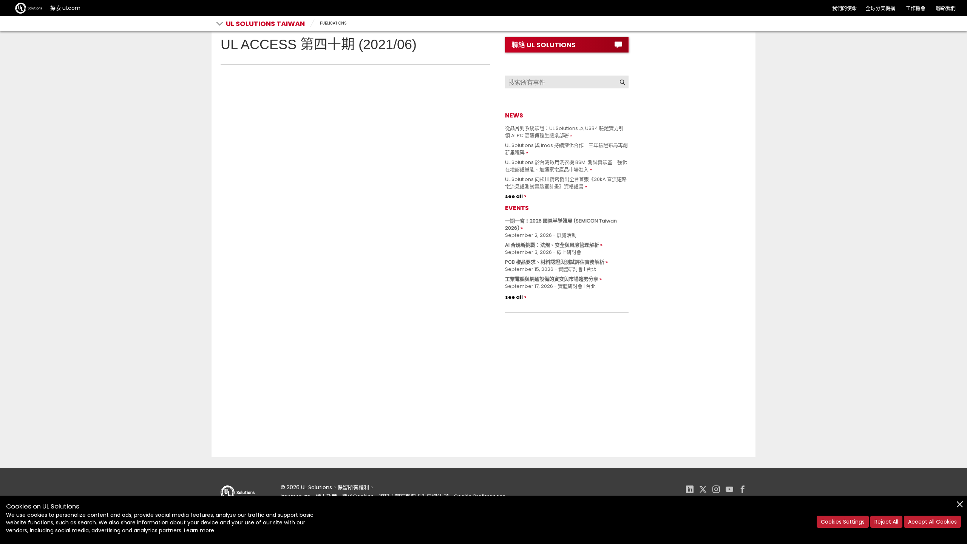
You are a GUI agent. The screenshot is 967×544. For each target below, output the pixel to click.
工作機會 (915, 8)
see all (514, 196)
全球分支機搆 (880, 8)
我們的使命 (844, 8)
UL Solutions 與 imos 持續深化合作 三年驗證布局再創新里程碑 (566, 149)
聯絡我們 (946, 8)
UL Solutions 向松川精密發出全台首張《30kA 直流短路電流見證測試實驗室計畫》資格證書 (566, 183)
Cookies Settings (843, 521)
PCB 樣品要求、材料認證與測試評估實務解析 (554, 262)
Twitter (703, 490)
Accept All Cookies (932, 521)
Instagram (716, 490)
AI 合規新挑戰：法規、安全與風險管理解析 (552, 245)
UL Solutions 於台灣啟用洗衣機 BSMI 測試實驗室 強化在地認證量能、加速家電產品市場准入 (566, 166)
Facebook (742, 490)
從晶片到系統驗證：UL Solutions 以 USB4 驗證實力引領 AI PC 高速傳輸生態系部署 (564, 132)
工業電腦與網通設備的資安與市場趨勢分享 (551, 279)
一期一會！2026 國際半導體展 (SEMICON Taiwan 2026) (561, 224)
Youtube (729, 490)
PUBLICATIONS (333, 23)
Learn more (199, 530)
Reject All (886, 521)
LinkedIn (690, 490)
